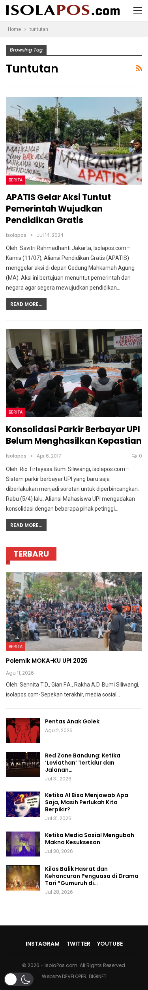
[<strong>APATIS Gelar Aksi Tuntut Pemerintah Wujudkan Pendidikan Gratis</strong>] (74, 141)
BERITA (15, 180)
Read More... (26, 304)
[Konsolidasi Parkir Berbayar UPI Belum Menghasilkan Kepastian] (74, 373)
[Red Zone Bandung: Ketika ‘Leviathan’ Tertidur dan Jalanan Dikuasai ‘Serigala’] (23, 764)
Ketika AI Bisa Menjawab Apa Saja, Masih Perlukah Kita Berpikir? (86, 802)
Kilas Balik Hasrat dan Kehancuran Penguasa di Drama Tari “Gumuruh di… (92, 876)
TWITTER (78, 944)
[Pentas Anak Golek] (23, 730)
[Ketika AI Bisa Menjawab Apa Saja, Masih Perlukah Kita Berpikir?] (23, 804)
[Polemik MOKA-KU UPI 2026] (74, 611)
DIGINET (98, 976)
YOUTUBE (110, 944)
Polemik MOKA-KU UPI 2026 (47, 660)
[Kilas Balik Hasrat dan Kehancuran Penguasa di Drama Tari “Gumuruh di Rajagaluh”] (23, 878)
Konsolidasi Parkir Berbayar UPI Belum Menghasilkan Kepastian (74, 434)
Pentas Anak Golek (72, 721)
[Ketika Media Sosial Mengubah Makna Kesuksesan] (23, 844)
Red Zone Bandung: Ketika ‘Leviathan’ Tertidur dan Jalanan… (82, 763)
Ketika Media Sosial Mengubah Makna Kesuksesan (89, 838)
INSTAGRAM (43, 944)
